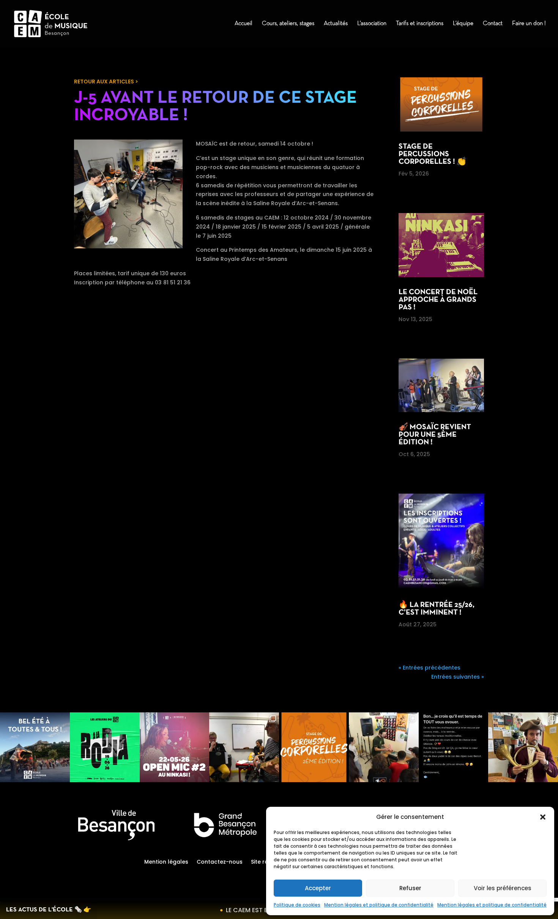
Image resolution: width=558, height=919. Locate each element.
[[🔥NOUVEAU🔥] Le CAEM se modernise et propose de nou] (523, 747)
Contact (493, 23)
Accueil (243, 23)
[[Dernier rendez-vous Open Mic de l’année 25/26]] (175, 747)
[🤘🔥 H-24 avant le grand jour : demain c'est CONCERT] (105, 747)
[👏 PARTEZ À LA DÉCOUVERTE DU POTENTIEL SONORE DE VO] (314, 747)
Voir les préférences (502, 888)
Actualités (336, 23)
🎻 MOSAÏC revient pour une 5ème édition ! (435, 435)
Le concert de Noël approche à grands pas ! (438, 300)
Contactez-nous (220, 862)
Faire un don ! (529, 23)
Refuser (410, 888)
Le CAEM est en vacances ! (257, 910)
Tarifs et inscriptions (419, 23)
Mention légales (166, 862)
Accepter (318, 888)
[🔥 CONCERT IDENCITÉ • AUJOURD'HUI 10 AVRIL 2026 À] (384, 747)
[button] (543, 817)
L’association (371, 23)
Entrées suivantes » (457, 677)
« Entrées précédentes (429, 667)
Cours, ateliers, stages (288, 23)
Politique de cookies (297, 905)
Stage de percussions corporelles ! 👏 (432, 154)
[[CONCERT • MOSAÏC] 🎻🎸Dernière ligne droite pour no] (244, 747)
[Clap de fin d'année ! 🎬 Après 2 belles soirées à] (35, 747)
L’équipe (463, 23)
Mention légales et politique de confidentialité (378, 905)
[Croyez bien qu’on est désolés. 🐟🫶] (454, 747)
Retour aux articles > (106, 81)
